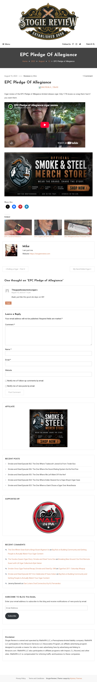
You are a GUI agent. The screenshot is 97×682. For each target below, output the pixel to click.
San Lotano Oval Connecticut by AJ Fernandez (42, 583)
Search (89, 44)
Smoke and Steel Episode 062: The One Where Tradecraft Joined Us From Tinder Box (42, 464)
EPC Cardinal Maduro (12, 236)
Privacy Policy (21, 678)
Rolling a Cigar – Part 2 (16, 269)
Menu (7, 44)
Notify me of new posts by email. (21, 386)
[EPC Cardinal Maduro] (18, 227)
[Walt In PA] (48, 517)
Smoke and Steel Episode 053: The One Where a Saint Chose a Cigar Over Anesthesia (42, 485)
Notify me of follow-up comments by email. (25, 381)
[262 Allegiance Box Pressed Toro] (78, 227)
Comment (10, 324)
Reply (8, 303)
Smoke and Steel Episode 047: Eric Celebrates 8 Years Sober (32, 574)
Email (8, 360)
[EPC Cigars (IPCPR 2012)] (48, 227)
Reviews (27, 76)
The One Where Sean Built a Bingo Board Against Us (28, 550)
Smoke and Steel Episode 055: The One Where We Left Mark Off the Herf (37, 475)
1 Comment (88, 76)
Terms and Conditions (36, 678)
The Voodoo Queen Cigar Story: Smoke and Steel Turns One (32, 559)
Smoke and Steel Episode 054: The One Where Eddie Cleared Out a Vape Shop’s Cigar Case (44, 480)
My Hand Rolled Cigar (81, 269)
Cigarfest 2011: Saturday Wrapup (72, 569)
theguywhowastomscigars (25, 290)
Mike (35, 76)
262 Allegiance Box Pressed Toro (77, 236)
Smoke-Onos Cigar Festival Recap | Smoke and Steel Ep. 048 (32, 569)
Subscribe (12, 616)
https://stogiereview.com (40, 254)
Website (8, 370)
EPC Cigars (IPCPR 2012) (44, 236)
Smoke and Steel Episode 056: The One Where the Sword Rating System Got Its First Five (43, 469)
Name (8, 349)
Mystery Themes (76, 678)
